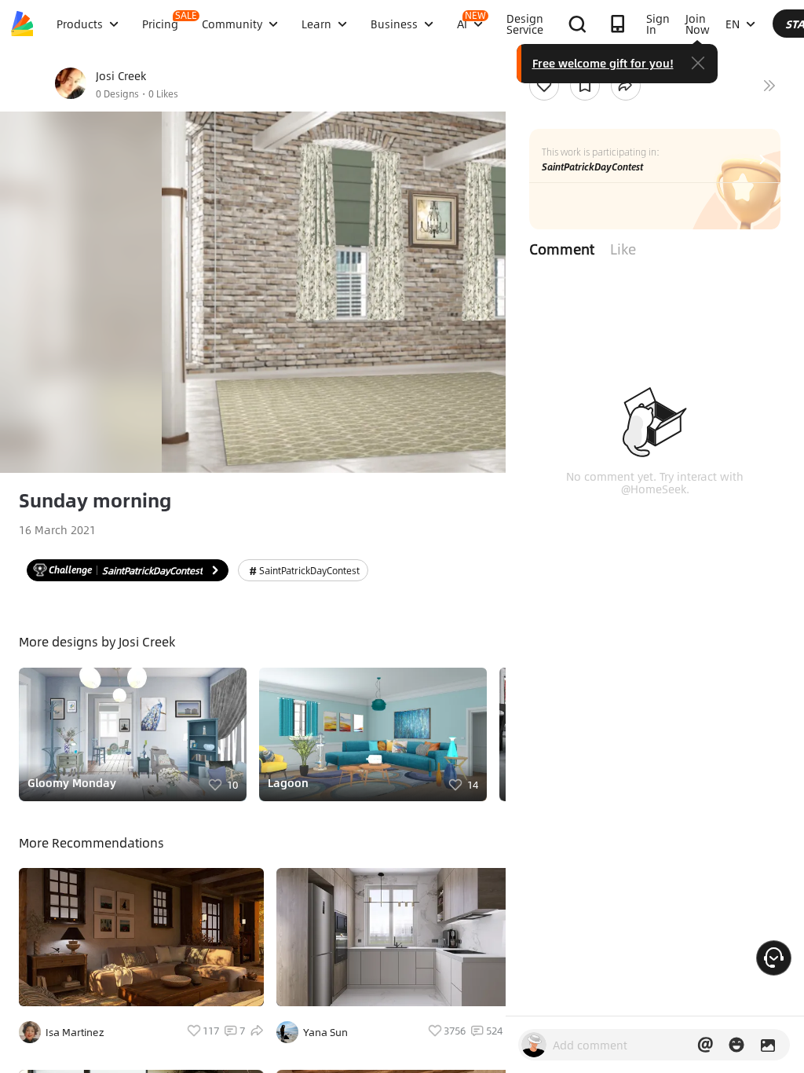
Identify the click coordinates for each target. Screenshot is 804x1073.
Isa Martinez (75, 1032)
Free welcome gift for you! (603, 63)
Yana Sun (325, 1032)
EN (732, 23)
